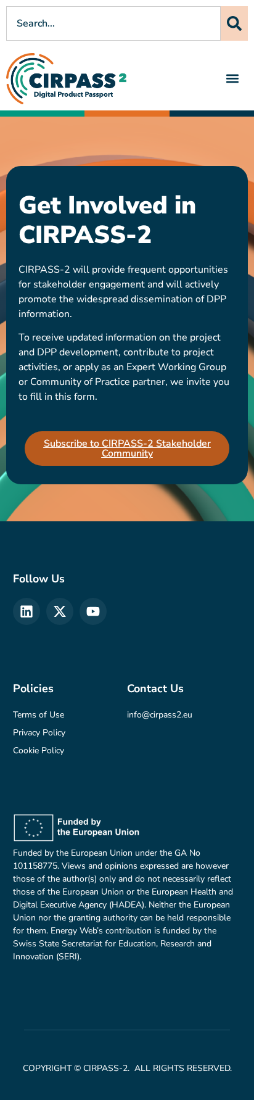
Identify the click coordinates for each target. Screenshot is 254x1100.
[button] (233, 78)
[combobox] (113, 23)
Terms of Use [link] (38, 715)
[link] (66, 78)
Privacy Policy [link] (39, 732)
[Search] (234, 23)
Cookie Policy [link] (38, 750)
